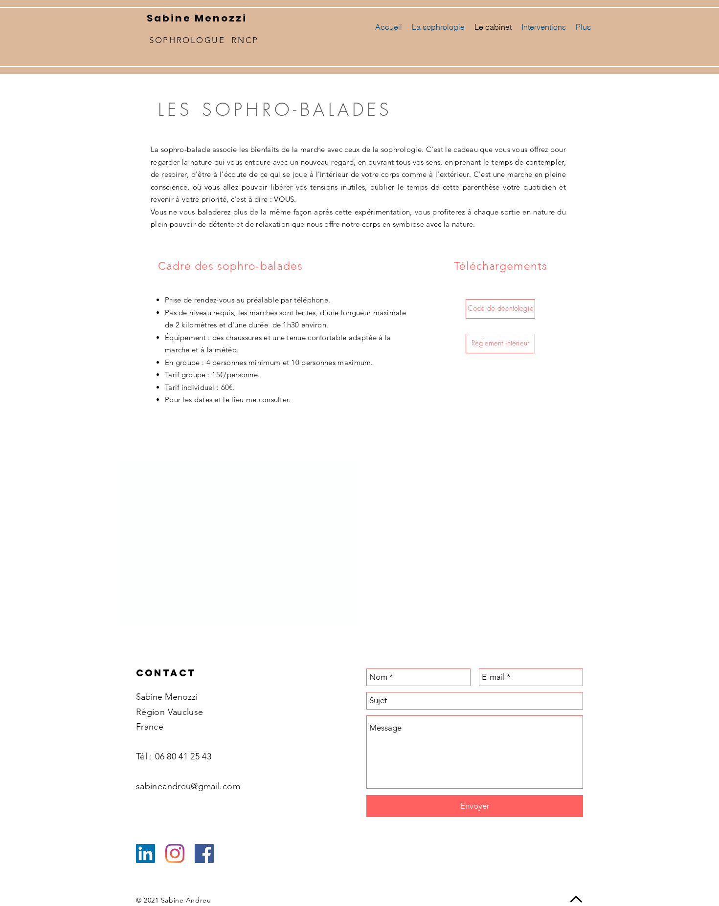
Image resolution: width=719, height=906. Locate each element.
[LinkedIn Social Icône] (145, 853)
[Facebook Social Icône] (204, 853)
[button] (500, 343)
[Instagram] (174, 853)
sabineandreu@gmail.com (188, 786)
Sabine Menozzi (197, 18)
